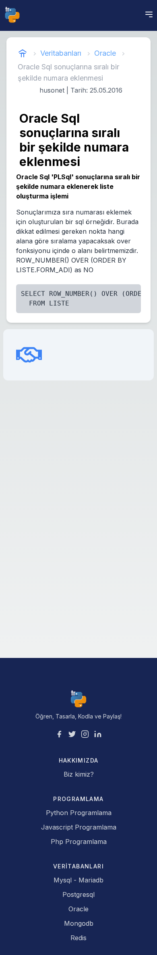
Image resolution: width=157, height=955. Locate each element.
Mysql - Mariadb (78, 880)
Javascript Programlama (78, 827)
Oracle (105, 53)
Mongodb (78, 923)
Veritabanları (60, 53)
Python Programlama (79, 813)
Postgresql (78, 894)
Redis (78, 938)
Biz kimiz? (79, 774)
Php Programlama (79, 842)
